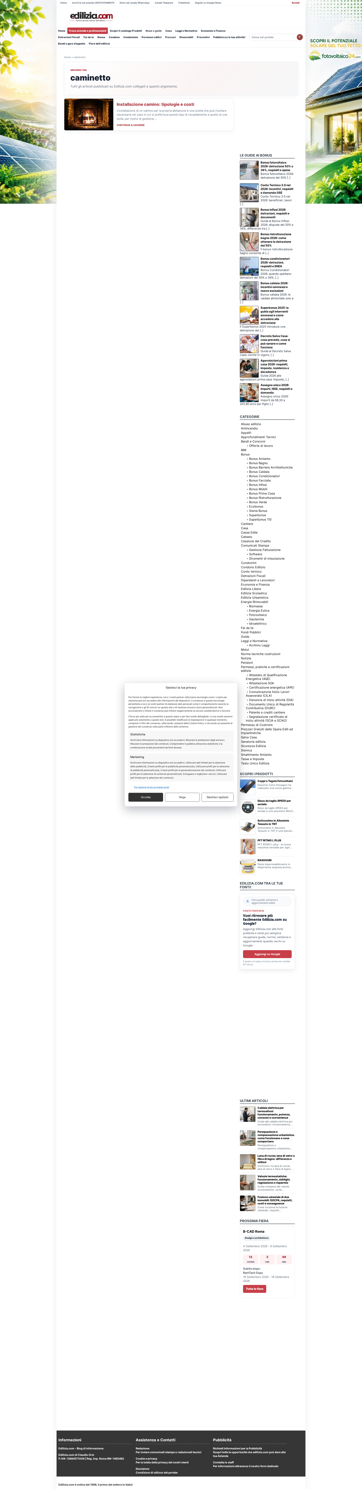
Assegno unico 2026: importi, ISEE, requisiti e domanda (276, 388)
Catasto (246, 537)
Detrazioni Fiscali (69, 37)
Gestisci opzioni (217, 797)
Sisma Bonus (258, 511)
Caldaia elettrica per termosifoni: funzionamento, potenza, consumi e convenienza (274, 1112)
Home (63, 2)
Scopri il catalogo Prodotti (126, 30)
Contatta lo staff (223, 1462)
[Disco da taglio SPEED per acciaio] (248, 807)
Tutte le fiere (254, 1289)
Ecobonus (256, 506)
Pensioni (247, 662)
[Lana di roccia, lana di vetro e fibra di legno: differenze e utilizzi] (248, 1162)
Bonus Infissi (258, 485)
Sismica (246, 750)
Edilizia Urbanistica (254, 597)
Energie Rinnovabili (254, 602)
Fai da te (89, 37)
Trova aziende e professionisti (87, 30)
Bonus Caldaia (259, 472)
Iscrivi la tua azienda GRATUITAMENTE (93, 2)
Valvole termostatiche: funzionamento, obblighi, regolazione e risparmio (274, 1179)
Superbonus (257, 515)
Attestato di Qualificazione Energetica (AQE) (266, 677)
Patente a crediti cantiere (267, 712)
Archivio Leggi (259, 645)
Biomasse (256, 606)
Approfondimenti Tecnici (258, 437)
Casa (168, 30)
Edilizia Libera (251, 589)
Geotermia (256, 619)
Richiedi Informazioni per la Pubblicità (237, 1448)
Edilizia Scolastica (254, 593)
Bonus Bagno (258, 463)
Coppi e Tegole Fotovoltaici (275, 781)
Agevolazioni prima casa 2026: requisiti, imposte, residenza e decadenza (275, 366)
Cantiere (247, 524)
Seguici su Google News (208, 2)
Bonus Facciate (260, 480)
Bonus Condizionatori (264, 476)
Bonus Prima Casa (262, 493)
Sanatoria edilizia (253, 741)
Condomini (248, 563)
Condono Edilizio (253, 567)
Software (255, 554)
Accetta (145, 797)
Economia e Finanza (213, 30)
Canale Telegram (164, 2)
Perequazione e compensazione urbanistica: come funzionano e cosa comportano (276, 1136)
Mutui (245, 649)
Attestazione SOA (261, 683)
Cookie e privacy (146, 1458)
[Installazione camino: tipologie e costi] (88, 114)
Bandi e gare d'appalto (71, 43)
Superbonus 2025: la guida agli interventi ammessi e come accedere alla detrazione (275, 315)
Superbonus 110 (260, 519)
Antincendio (249, 428)
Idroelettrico (258, 623)
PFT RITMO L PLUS (269, 840)
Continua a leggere (131, 125)
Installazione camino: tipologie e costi (155, 104)
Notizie (246, 658)
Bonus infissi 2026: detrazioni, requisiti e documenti (275, 213)
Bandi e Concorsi (253, 441)
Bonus (101, 37)
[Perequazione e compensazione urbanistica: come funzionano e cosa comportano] (248, 1138)
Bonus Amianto (260, 459)
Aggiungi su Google (267, 954)
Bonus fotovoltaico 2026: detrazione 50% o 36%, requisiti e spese (277, 166)
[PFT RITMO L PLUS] (248, 847)
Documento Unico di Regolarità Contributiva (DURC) (270, 706)
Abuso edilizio (251, 424)
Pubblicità (184, 2)
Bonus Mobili (258, 489)
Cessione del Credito (256, 541)
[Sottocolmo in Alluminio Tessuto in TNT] (248, 827)
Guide (245, 636)
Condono (114, 37)
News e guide (154, 30)
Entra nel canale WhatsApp (135, 2)
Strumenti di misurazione (267, 558)
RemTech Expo (253, 1273)
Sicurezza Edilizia (253, 746)
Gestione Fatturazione (265, 550)
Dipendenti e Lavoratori (258, 580)
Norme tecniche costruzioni (260, 654)
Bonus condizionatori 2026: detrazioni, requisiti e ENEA (275, 262)
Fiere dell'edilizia (99, 43)
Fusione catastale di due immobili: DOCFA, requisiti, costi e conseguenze (275, 1200)
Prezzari (170, 37)
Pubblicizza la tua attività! (229, 37)
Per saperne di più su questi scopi (151, 787)
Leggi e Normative (186, 30)
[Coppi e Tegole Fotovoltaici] (248, 787)
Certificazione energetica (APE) (271, 687)
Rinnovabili (186, 37)
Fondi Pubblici (251, 632)
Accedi (295, 2)
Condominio (130, 37)
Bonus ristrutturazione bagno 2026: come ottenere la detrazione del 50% (276, 239)
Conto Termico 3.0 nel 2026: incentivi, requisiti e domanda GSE (277, 188)
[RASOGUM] (248, 866)
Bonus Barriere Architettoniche (271, 467)
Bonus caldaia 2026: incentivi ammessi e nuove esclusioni (274, 287)
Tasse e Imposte (252, 759)
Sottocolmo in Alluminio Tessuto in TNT (273, 822)
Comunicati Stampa (255, 545)
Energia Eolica (259, 610)
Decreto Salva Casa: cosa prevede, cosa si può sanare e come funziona (275, 341)
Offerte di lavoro (261, 446)
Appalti (246, 433)
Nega (182, 797)
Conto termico (251, 571)
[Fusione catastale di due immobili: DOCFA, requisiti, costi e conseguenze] (248, 1203)
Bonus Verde (258, 502)
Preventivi (203, 37)
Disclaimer (143, 1468)
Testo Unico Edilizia (255, 763)
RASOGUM (265, 860)
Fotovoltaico (258, 615)
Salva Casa (249, 737)
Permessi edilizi (152, 37)
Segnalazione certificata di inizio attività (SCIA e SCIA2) (266, 718)
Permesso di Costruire (257, 725)
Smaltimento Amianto (256, 754)
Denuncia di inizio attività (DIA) (271, 700)
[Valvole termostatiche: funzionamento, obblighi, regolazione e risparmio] (248, 1182)
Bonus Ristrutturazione (265, 498)
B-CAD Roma (253, 1231)
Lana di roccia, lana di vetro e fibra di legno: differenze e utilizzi (276, 1159)
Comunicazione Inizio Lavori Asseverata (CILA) (267, 693)
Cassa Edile (249, 532)
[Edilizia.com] (91, 16)
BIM (243, 450)
